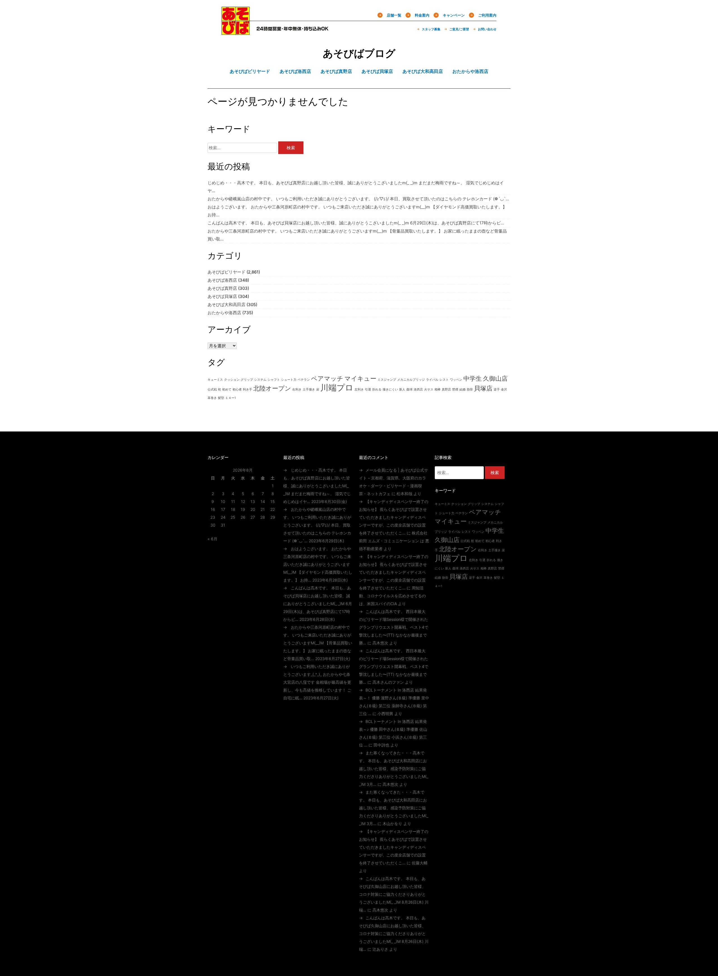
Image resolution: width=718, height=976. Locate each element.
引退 (368, 389)
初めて (226, 389)
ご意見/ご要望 (459, 29)
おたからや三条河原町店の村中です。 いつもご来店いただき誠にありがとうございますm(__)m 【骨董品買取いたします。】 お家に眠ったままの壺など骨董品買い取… (317, 643)
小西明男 (385, 713)
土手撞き (309, 389)
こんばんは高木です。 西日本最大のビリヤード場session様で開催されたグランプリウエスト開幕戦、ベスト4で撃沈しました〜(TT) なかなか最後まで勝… (393, 627)
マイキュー (360, 378)
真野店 (446, 389)
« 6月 (212, 538)
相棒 (437, 389)
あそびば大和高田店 (226, 304)
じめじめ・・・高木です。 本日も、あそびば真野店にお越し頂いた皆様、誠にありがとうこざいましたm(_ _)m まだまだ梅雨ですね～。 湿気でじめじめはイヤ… (317, 486)
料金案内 (422, 15)
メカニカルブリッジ (411, 380)
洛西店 (418, 389)
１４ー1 (230, 398)
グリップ (247, 380)
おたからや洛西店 (224, 312)
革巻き (212, 398)
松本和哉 (404, 493)
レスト (444, 380)
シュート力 (288, 380)
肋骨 (470, 389)
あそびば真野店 (222, 288)
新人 (402, 389)
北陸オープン (272, 388)
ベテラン (304, 380)
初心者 (237, 389)
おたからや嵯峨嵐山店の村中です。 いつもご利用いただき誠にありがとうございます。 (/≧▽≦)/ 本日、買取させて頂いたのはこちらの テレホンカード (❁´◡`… (358, 198)
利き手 (247, 389)
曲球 (409, 389)
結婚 (462, 389)
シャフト (274, 380)
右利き (297, 389)
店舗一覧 (394, 15)
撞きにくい (390, 389)
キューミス (215, 380)
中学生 (472, 378)
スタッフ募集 (431, 29)
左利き (359, 389)
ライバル (432, 380)
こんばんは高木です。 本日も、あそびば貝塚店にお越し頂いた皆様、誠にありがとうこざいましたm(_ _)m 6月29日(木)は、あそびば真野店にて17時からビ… (356, 223)
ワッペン (456, 380)
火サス (428, 389)
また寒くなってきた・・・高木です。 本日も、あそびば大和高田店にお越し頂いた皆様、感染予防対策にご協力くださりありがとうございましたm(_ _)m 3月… (393, 768)
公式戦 (212, 389)
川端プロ (336, 387)
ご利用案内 (487, 15)
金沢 (504, 389)
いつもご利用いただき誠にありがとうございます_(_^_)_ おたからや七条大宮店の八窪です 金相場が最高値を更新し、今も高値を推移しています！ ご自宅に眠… (317, 682)
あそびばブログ (359, 53)
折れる (376, 389)
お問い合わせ (487, 29)
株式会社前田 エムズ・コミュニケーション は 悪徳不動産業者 (394, 541)
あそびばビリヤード (226, 272)
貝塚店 (483, 388)
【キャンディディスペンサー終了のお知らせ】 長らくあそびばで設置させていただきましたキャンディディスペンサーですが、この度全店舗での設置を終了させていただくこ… (393, 517)
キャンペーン (454, 15)
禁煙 (455, 389)
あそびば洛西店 (222, 280)
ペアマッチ (327, 378)
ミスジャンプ (387, 380)
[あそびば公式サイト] (236, 31)
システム (260, 380)
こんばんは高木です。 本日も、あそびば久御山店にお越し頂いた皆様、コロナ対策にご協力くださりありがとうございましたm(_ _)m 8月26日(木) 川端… (394, 894)
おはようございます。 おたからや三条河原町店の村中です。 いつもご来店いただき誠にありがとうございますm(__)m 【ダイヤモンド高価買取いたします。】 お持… (317, 564)
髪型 (221, 398)
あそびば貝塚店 (222, 296)
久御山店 (495, 378)
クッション (232, 380)
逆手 (497, 389)
